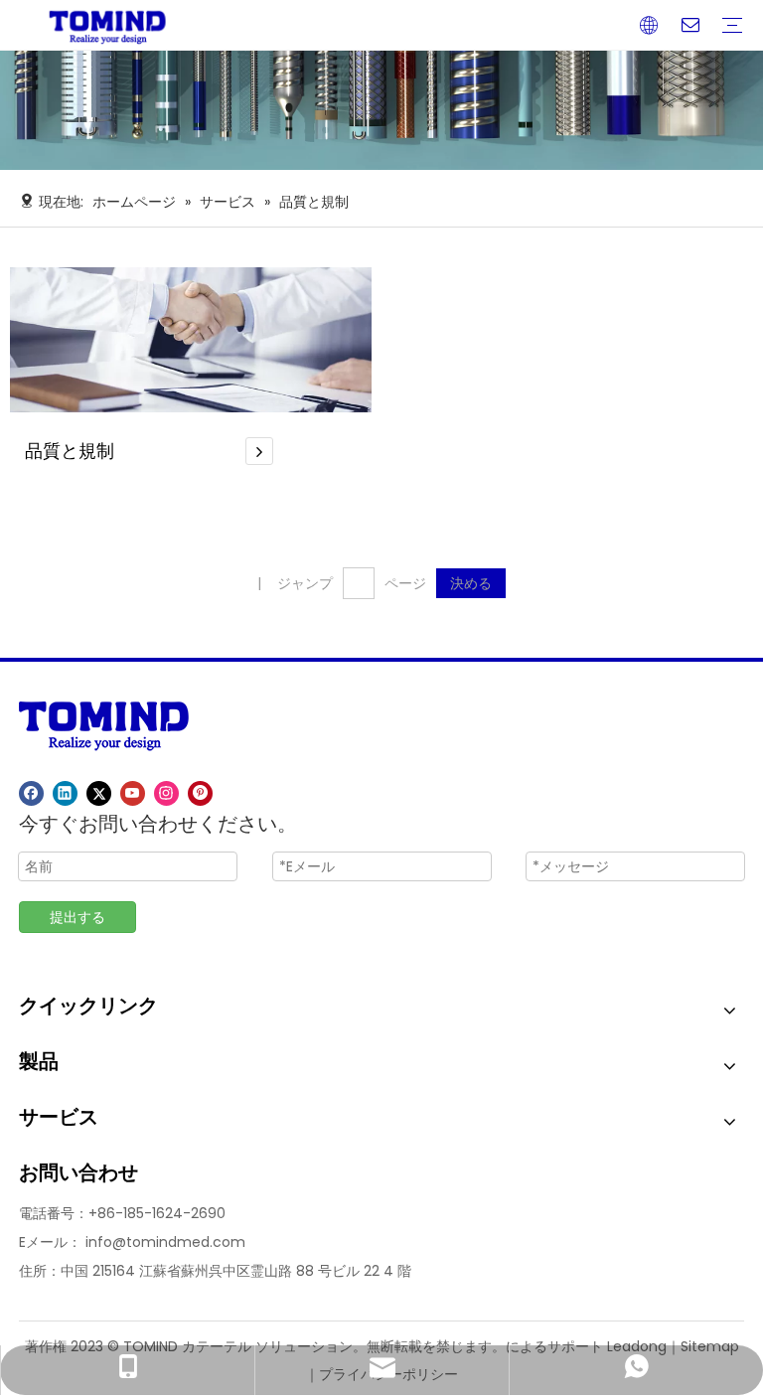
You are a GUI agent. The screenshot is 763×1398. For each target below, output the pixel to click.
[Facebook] (31, 793)
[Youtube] (132, 793)
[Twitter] (98, 793)
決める (471, 583)
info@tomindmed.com (165, 1242)
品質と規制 (69, 450)
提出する (77, 917)
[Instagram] (166, 793)
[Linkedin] (65, 793)
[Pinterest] (200, 793)
